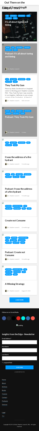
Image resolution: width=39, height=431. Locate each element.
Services (4, 405)
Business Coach (17, 206)
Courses (4, 394)
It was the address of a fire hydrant (18, 158)
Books (4, 390)
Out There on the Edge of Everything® (14, 5)
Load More (20, 300)
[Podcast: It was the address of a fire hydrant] (19, 177)
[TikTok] (23, 318)
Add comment (26, 100)
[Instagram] (14, 318)
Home (4, 380)
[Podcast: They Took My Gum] (19, 121)
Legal (3, 412)
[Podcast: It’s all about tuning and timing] (19, 58)
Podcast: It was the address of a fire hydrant (18, 190)
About (4, 383)
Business (8, 206)
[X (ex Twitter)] (9, 318)
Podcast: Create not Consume (15, 254)
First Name (5, 346)
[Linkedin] (28, 318)
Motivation (21, 15)
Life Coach (13, 15)
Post (28, 15)
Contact (4, 397)
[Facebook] (4, 318)
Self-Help (8, 18)
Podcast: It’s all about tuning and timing (19, 55)
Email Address (6, 338)
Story (15, 18)
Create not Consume (15, 220)
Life (7, 15)
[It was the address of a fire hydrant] (19, 146)
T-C (3, 416)
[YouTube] (18, 318)
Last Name (5, 355)
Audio (7, 47)
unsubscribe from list (19, 372)
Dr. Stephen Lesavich (13, 37)
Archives (4, 387)
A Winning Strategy (14, 284)
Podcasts (27, 47)
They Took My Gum (14, 85)
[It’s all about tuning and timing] (19, 26)
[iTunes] (33, 318)
